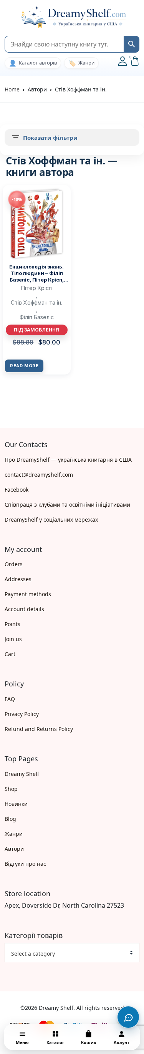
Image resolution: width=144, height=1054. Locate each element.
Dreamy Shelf (22, 773)
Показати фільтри (50, 137)
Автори (14, 848)
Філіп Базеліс (37, 317)
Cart (10, 654)
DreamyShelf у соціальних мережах (51, 519)
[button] (8, 17)
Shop (11, 788)
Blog (10, 818)
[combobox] (72, 952)
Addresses (18, 579)
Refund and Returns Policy (39, 728)
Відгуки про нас (25, 863)
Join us (13, 639)
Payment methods (28, 594)
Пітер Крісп (36, 288)
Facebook (16, 489)
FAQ (10, 699)
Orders (14, 564)
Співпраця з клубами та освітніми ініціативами (67, 504)
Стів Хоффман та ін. (36, 302)
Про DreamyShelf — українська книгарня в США (68, 459)
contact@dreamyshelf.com (39, 474)
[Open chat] (128, 1017)
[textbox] (69, 953)
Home (12, 89)
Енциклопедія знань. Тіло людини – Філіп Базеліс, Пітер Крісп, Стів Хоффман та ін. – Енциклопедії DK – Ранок (36, 273)
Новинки (16, 803)
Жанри (14, 833)
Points (12, 624)
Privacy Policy (22, 714)
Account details (24, 609)
